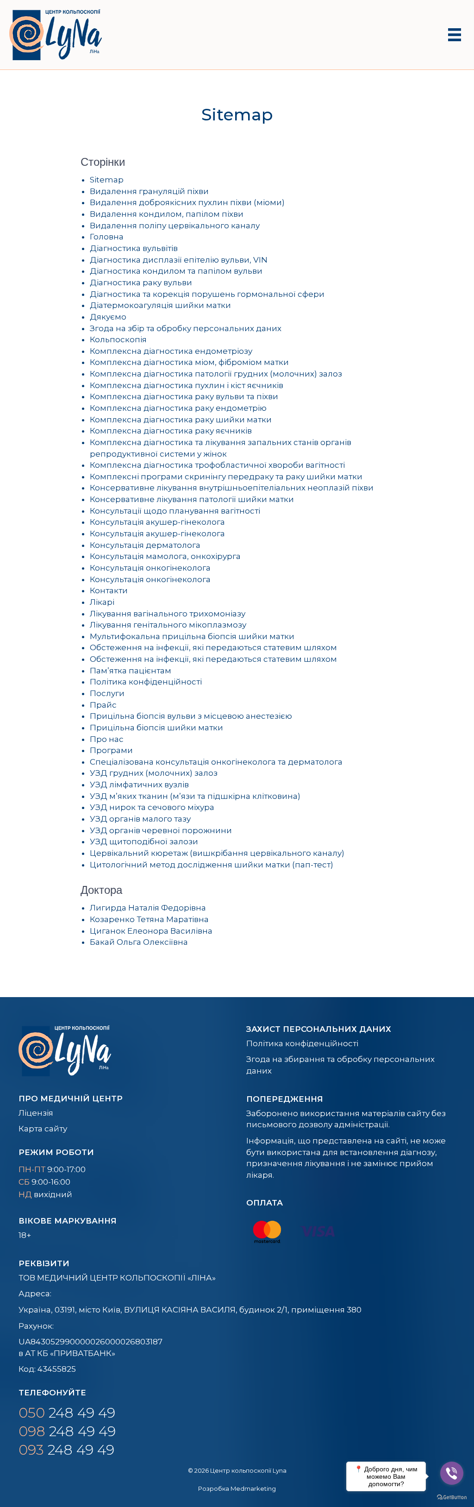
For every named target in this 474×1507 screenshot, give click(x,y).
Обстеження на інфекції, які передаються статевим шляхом (213, 647)
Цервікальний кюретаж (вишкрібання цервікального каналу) (217, 853)
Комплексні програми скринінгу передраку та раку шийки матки (226, 476)
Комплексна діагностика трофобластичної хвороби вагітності (217, 465)
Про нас (107, 739)
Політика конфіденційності (146, 681)
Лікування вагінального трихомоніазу (167, 613)
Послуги (107, 693)
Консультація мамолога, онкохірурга (165, 556)
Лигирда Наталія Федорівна (148, 907)
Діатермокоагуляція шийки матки (160, 305)
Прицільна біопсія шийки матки (156, 727)
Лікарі (102, 602)
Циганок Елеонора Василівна (151, 931)
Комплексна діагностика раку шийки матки (181, 419)
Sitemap (107, 179)
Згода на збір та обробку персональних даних (185, 328)
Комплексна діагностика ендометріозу (171, 351)
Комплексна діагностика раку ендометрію (178, 408)
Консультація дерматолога (145, 545)
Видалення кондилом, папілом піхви (166, 214)
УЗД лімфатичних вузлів (139, 784)
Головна (107, 236)
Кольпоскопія (118, 339)
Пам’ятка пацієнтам (130, 670)
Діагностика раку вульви (141, 282)
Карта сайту (43, 1128)
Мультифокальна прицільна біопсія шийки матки (192, 636)
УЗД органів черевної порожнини (161, 830)
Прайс (103, 705)
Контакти (109, 590)
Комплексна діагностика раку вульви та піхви (184, 396)
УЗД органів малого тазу (140, 818)
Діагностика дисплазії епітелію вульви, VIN (179, 259)
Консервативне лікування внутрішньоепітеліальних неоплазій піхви (232, 487)
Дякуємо (108, 316)
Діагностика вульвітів (134, 248)
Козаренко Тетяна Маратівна (149, 919)
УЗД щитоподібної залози (144, 841)
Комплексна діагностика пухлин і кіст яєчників (186, 385)
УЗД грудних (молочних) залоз (154, 773)
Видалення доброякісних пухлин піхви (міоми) (187, 202)
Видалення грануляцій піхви (149, 191)
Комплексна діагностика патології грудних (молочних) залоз (216, 373)
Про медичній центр (71, 1098)
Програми (111, 750)
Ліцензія (36, 1113)
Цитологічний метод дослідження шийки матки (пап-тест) (211, 864)
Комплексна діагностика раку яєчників (171, 430)
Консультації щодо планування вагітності (175, 510)
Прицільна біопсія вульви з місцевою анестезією (191, 716)
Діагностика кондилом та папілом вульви (176, 271)
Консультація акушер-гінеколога (157, 522)
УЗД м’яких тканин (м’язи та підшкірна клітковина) (195, 796)
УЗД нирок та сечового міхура (152, 807)
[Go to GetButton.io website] (452, 1497)
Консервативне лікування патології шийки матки (192, 499)
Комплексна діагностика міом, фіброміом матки (189, 362)
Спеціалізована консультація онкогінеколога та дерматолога (216, 761)
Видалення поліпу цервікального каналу (175, 225)
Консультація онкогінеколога (150, 567)
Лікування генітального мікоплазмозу (168, 624)
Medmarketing (253, 1488)
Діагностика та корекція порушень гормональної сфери (207, 294)
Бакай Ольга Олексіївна (139, 942)
